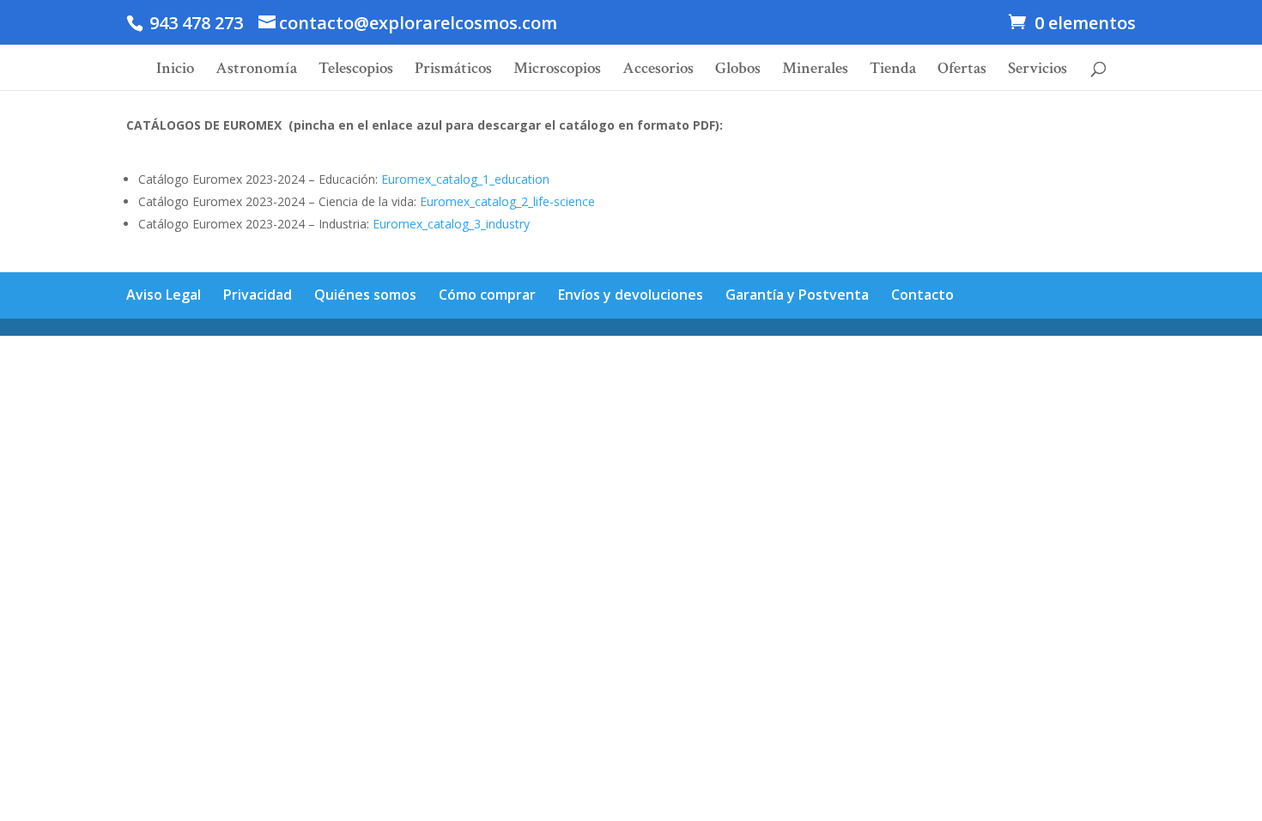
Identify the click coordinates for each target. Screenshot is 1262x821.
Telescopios (356, 71)
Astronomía (256, 71)
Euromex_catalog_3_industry (451, 224)
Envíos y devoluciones (630, 294)
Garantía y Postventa (797, 294)
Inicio (175, 71)
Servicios (1037, 71)
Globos (738, 71)
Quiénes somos (365, 294)
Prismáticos (453, 71)
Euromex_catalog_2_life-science (507, 201)
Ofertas (961, 71)
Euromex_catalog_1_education (465, 179)
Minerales (815, 71)
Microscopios (557, 71)
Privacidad (257, 294)
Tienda (893, 71)
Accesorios (658, 71)
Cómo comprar (487, 294)
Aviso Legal (163, 294)
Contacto (922, 294)
